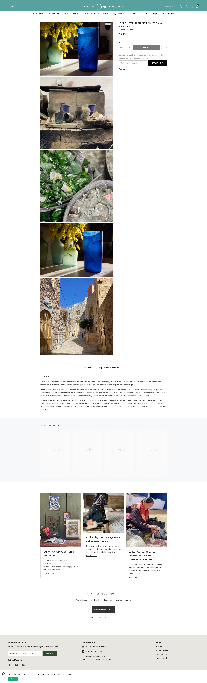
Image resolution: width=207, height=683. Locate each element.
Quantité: (123, 43)
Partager (123, 69)
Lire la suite (48, 573)
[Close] (205, 672)
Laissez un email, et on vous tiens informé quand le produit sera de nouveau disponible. (141, 56)
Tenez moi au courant (158, 63)
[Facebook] (9, 665)
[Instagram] (16, 665)
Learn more (68, 674)
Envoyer (50, 653)
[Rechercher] (173, 7)
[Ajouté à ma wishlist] (164, 47)
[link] (55, 471)
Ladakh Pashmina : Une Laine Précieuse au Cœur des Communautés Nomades (143, 555)
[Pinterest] (23, 665)
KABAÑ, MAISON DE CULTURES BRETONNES (58, 553)
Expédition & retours (109, 367)
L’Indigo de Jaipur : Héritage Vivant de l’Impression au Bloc (103, 539)
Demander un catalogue (103, 617)
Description (88, 367)
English (11, 6)
